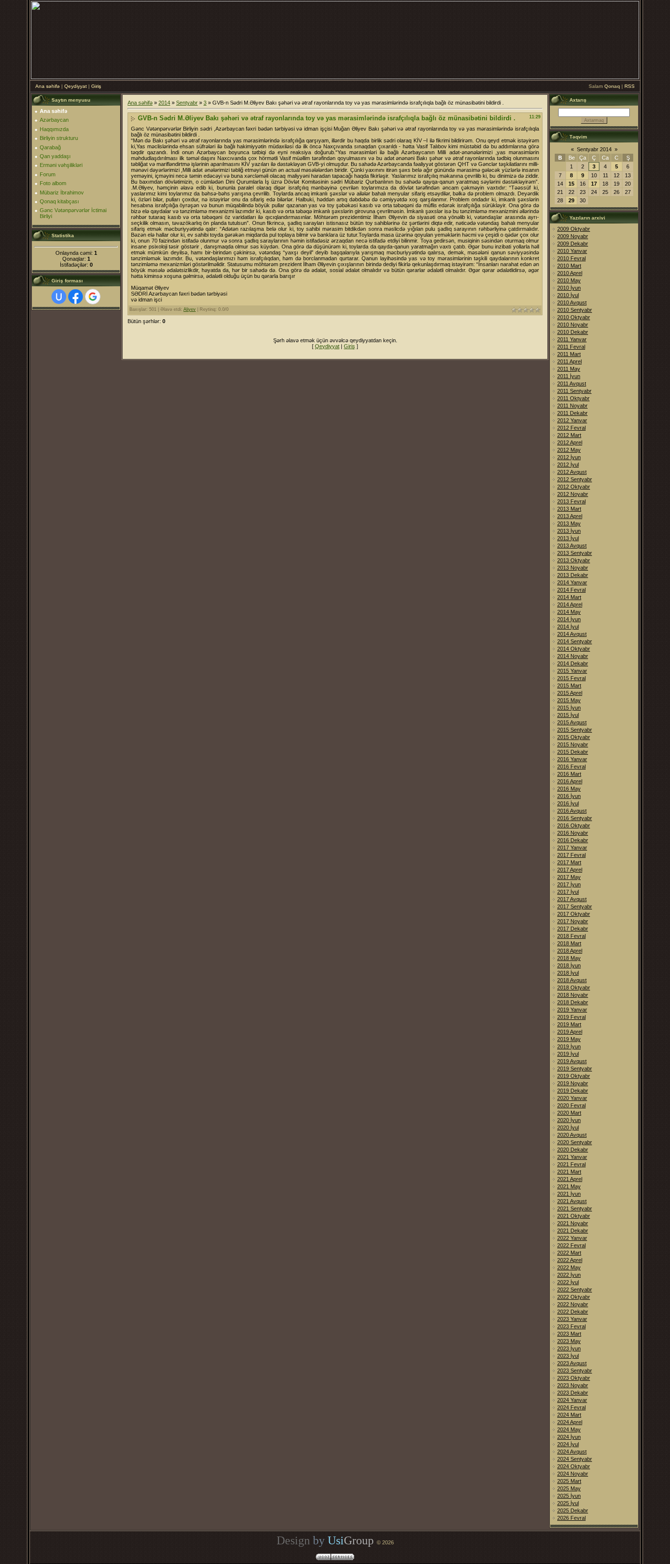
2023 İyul (568, 1356)
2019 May (569, 1039)
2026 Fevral (571, 1518)
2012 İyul (568, 464)
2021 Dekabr (572, 1231)
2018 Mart (569, 943)
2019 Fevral (571, 1017)
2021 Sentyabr (574, 1208)
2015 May (569, 700)
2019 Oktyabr (573, 1076)
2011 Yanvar (572, 339)
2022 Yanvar (572, 1238)
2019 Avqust (572, 1061)
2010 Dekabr (572, 332)
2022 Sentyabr (574, 1289)
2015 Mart (569, 685)
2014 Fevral (571, 590)
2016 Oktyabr (573, 825)
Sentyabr (187, 103)
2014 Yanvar (572, 582)
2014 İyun (569, 619)
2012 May (569, 450)
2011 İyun (568, 376)
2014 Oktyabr (573, 649)
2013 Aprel (569, 516)
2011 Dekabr (572, 413)
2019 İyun (569, 1046)
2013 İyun (569, 531)
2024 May (569, 1429)
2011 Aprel (569, 361)
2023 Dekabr (572, 1393)
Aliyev (189, 309)
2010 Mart (569, 266)
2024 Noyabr (572, 1474)
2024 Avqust (572, 1451)
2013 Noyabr (572, 568)
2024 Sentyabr (574, 1459)
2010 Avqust (572, 302)
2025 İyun (569, 1496)
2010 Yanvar (572, 251)
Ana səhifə (47, 86)
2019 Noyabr (572, 1083)
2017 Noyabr (572, 921)
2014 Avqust (572, 634)
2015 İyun (569, 708)
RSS (629, 86)
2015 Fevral (571, 678)
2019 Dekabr (572, 1091)
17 (594, 184)
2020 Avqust (572, 1135)
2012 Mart (569, 435)
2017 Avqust (572, 899)
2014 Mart (569, 597)
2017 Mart (569, 862)
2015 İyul (568, 715)
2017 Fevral (571, 855)
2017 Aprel (569, 870)
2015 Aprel (569, 693)
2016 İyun (569, 796)
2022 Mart (569, 1253)
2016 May (569, 789)
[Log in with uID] (59, 296)
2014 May (569, 612)
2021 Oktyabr (573, 1216)
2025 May (569, 1488)
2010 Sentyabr (574, 310)
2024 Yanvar (572, 1400)
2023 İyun (569, 1348)
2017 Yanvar (572, 848)
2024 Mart (569, 1415)
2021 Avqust (572, 1201)
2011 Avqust (571, 383)
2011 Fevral (571, 347)
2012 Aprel (569, 442)
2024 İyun (569, 1437)
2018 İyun (569, 965)
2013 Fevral (571, 501)
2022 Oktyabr (573, 1297)
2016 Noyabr (572, 833)
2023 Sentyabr (574, 1370)
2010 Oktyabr (573, 317)
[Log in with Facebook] (75, 296)
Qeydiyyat (75, 86)
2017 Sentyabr (574, 906)
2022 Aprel (569, 1260)
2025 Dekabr (572, 1510)
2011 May (568, 369)
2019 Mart (569, 1024)
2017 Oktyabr (573, 914)
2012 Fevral (571, 428)
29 (571, 200)
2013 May (569, 523)
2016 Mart (569, 774)
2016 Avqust (572, 811)
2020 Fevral (571, 1105)
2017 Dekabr (572, 929)
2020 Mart (569, 1113)
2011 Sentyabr (574, 391)
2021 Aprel (569, 1179)
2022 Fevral (571, 1245)
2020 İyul (568, 1127)
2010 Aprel (569, 273)
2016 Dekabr (572, 840)
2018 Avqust (572, 980)
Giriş (96, 86)
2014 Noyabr (572, 656)
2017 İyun (569, 884)
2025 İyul (568, 1503)
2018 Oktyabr (573, 987)
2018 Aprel (569, 951)
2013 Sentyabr (574, 553)
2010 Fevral (571, 258)
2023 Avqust (572, 1363)
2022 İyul (568, 1282)
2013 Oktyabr (573, 560)
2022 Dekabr (572, 1312)
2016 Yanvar (572, 759)
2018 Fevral (571, 936)
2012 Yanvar (572, 420)
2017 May (569, 877)
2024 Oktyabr (573, 1466)
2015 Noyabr (572, 744)
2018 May (569, 958)
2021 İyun (569, 1194)
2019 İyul (568, 1054)
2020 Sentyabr (574, 1142)
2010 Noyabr (572, 325)
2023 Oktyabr (573, 1378)
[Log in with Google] (93, 296)
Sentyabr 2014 (594, 149)
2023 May (569, 1341)
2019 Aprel (569, 1032)
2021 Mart (569, 1172)
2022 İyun (569, 1275)
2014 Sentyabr (574, 641)
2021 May (569, 1186)
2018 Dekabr (572, 1002)
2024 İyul (568, 1444)
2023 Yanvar (572, 1319)
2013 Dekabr (572, 575)
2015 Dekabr (572, 752)
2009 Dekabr (572, 244)
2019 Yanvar (572, 1010)
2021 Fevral (571, 1164)
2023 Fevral (571, 1326)
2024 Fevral (571, 1407)
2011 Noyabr (572, 406)
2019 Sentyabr (574, 1068)
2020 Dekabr (572, 1149)
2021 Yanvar (572, 1157)
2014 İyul (568, 627)
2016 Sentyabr (574, 818)
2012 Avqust (572, 472)
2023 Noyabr (572, 1385)
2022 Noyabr (572, 1304)
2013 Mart (569, 509)
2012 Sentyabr (574, 479)
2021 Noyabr (572, 1223)
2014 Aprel (569, 604)
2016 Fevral (571, 766)
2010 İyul (568, 295)
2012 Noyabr (572, 494)
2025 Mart (569, 1481)
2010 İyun (569, 288)
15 (571, 184)
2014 (164, 103)
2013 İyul (568, 538)
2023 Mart (569, 1334)
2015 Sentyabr (574, 730)
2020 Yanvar (572, 1098)
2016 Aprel (569, 781)
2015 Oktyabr (573, 737)
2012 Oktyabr (573, 487)
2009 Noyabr (572, 236)
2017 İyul (568, 892)
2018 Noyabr (572, 995)
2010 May (569, 280)
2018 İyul (568, 973)
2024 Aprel (569, 1422)
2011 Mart (569, 354)
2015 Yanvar (572, 671)
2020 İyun (569, 1120)
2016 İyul (568, 803)
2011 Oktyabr (573, 398)
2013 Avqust (572, 546)
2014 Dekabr (572, 663)
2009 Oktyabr (573, 229)
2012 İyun (569, 457)
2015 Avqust (572, 722)
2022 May (569, 1267)
